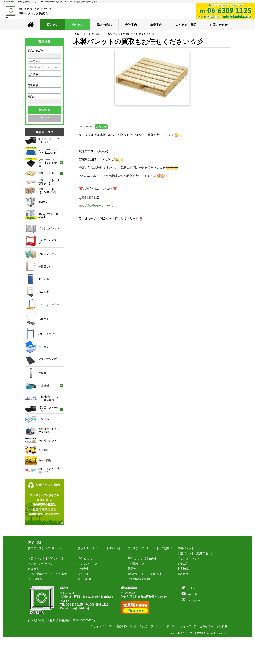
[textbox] (30, 79)
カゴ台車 (33, 568)
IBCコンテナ (86, 558)
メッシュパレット (188, 558)
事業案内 (156, 24)
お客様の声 (206, 626)
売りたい (78, 24)
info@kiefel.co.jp (80, 608)
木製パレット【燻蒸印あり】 (195, 553)
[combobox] (44, 79)
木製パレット (185, 548)
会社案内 (131, 24)
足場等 (132, 568)
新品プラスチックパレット (44, 548)
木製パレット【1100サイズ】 (46, 558)
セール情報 (85, 579)
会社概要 (222, 626)
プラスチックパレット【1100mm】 (100, 548)
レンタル (83, 573)
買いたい (53, 24)
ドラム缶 (183, 563)
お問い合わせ (219, 24)
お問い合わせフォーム (98, 205)
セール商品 (35, 579)
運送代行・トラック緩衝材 (144, 573)
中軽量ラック (136, 563)
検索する (44, 109)
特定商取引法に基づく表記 (131, 626)
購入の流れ (104, 24)
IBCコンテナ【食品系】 (142, 558)
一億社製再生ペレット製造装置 (47, 573)
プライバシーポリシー (164, 626)
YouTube (193, 594)
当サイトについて (101, 626)
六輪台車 (83, 568)
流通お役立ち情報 (139, 579)
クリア (44, 118)
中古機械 (183, 568)
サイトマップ (188, 626)
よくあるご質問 (185, 24)
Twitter (191, 588)
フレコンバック (87, 563)
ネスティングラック (40, 563)
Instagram (194, 600)
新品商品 (183, 573)
